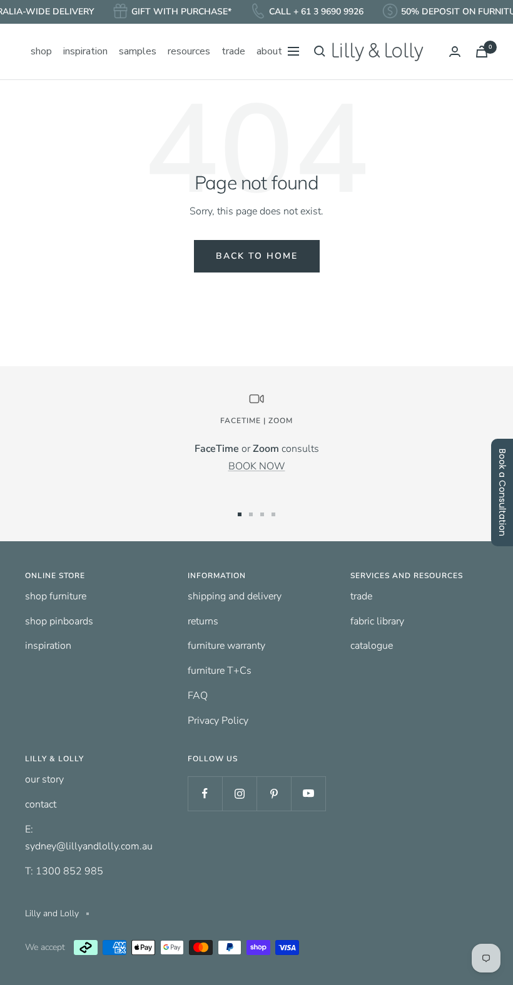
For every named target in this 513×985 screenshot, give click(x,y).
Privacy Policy (218, 721)
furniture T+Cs (219, 671)
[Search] (319, 51)
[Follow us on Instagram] (239, 793)
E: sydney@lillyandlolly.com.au (89, 838)
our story (44, 779)
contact (40, 804)
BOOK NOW (256, 466)
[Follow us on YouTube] (308, 793)
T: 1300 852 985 (64, 871)
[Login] (454, 51)
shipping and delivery (235, 596)
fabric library (377, 621)
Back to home (257, 256)
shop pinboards (59, 621)
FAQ (198, 695)
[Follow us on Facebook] (205, 793)
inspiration (48, 645)
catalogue (371, 645)
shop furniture (55, 596)
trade (361, 596)
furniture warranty (226, 645)
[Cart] (481, 52)
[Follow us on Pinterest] (273, 793)
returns (203, 621)
